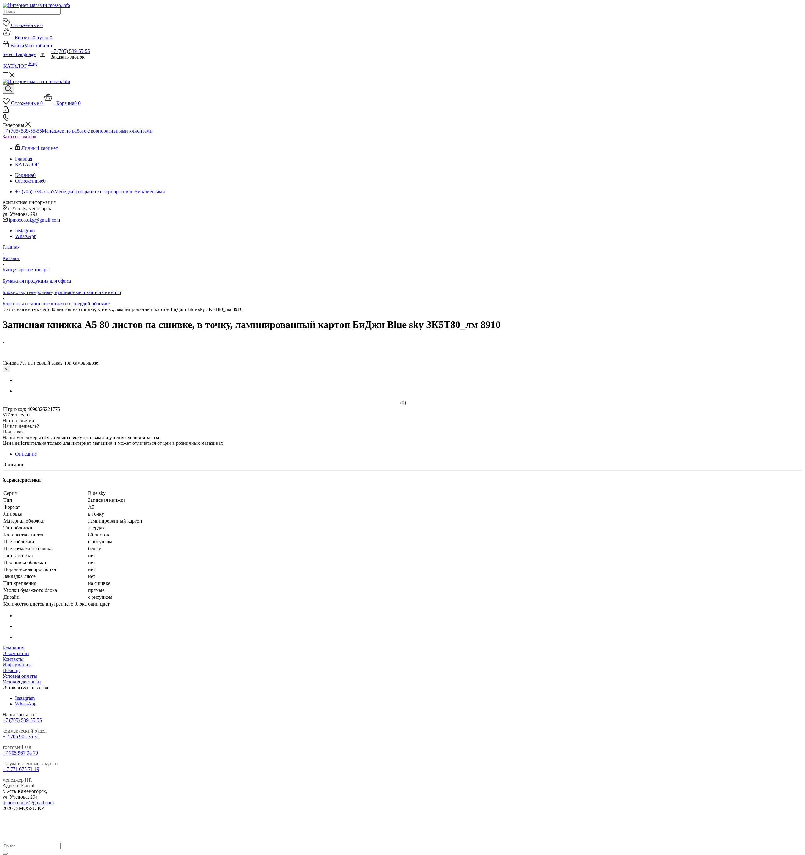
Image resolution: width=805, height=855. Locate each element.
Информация (17, 664)
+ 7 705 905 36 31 (21, 736)
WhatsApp (25, 236)
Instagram (25, 230)
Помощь (11, 670)
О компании (16, 653)
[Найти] (5, 19)
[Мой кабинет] (6, 111)
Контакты (13, 659)
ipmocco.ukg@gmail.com (34, 220)
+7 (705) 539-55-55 (70, 51)
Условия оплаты (20, 676)
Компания (13, 647)
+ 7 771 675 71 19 (21, 769)
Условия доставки (22, 681)
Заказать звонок (19, 136)
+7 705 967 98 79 (20, 753)
